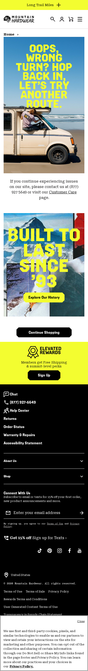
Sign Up (44, 375)
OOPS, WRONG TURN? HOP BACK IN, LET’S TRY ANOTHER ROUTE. (44, 76)
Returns (10, 418)
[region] (44, 643)
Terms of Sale (35, 591)
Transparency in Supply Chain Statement (33, 614)
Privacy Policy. (21, 666)
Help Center (19, 410)
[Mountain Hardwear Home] (19, 19)
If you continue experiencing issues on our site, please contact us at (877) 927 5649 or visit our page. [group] (44, 189)
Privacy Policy (58, 591)
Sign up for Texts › (35, 538)
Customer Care (63, 192)
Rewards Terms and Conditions (25, 599)
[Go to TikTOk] (40, 553)
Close (81, 621)
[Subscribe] (81, 513)
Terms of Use (55, 524)
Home (9, 34)
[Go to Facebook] (69, 553)
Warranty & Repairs (19, 435)
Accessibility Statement (23, 443)
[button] (79, 19)
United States (20, 575)
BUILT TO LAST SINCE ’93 (44, 258)
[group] (44, 365)
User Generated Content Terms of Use (31, 607)
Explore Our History (44, 297)
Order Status (14, 427)
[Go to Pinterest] (50, 553)
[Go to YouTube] (79, 553)
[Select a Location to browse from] (6, 575)
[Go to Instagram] (60, 553)
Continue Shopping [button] (44, 332)
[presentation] (52, 19)
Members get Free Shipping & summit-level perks (44, 364)
